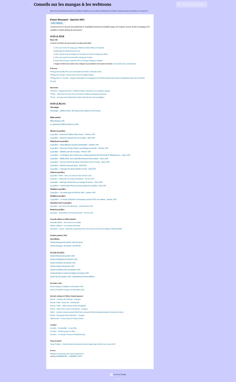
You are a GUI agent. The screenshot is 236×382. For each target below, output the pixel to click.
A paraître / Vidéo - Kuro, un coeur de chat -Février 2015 (71, 176)
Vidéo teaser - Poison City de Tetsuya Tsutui (66, 318)
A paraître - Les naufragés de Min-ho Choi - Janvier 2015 (73, 193)
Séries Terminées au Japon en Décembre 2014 (67, 290)
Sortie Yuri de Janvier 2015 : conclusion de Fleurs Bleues (72, 277)
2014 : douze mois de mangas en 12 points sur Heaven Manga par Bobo (81, 54)
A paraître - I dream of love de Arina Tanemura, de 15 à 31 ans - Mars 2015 (80, 162)
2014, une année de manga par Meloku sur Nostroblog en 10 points (79, 48)
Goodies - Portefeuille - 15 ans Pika (63, 328)
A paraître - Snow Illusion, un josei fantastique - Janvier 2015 (74, 145)
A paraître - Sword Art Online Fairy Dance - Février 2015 (72, 134)
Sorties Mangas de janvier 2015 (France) (66, 242)
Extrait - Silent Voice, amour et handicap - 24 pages (69, 309)
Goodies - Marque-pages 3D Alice (62, 331)
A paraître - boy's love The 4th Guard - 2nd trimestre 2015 (71, 206)
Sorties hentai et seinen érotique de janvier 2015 (69, 273)
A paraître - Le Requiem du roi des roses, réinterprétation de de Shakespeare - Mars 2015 (90, 155)
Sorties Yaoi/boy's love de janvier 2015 (65, 270)
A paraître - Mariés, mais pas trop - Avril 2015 (68, 165)
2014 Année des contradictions (125, 64)
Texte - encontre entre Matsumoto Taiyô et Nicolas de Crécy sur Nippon (77, 97)
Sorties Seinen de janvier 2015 (62, 266)
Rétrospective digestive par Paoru (67, 51)
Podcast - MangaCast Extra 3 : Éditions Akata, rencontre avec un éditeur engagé (80, 91)
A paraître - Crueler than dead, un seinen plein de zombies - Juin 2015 (78, 186)
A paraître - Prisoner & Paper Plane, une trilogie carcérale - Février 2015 (79, 148)
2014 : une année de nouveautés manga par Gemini (74, 57)
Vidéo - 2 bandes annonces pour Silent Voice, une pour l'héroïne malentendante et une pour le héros (87, 312)
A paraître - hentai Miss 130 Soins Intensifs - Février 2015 (72, 213)
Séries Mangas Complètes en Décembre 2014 (66, 286)
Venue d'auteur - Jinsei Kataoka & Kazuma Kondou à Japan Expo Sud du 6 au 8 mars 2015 (82, 344)
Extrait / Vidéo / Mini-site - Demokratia (64, 302)
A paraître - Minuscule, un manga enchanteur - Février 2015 (72, 179)
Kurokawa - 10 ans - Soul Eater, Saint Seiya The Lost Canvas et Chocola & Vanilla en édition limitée (86, 229)
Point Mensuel (57, 23)
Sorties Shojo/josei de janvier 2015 (63, 259)
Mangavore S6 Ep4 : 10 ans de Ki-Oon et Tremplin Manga (72, 75)
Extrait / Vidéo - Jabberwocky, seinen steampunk (68, 306)
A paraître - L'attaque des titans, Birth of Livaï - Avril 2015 (73, 169)
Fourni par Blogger (119, 374)
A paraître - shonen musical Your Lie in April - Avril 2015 (72, 138)
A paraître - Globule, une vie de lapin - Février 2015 (70, 152)
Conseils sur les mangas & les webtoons (72, 4)
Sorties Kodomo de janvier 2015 (63, 263)
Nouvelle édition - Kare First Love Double (65, 222)
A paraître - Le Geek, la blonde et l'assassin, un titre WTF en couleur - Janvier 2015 (84, 199)
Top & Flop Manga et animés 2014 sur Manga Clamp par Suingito (79, 60)
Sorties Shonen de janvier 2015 (62, 256)
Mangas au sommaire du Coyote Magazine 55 (67, 354)
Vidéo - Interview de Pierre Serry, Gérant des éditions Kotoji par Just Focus (79, 94)
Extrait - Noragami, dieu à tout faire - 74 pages (67, 315)
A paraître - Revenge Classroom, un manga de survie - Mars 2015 (76, 182)
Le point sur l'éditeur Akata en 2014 (64, 124)
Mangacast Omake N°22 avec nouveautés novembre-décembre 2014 (76, 72)
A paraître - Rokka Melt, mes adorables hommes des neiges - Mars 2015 (79, 159)
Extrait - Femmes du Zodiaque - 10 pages (65, 299)
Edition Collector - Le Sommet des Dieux (65, 226)
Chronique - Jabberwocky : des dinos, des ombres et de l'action (75, 111)
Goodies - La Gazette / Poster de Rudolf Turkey (67, 334)
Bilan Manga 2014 (57, 121)
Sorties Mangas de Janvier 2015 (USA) (65, 246)
